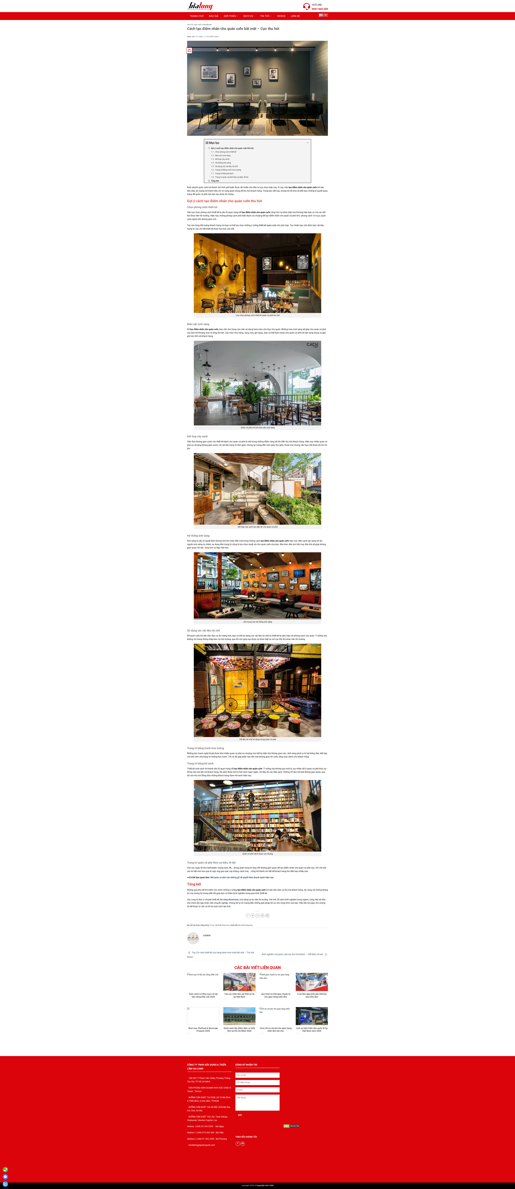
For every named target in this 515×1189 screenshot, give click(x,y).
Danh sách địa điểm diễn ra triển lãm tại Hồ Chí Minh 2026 (239, 1029)
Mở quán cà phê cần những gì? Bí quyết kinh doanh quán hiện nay (242, 877)
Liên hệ (295, 16)
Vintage (316, 215)
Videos (281, 16)
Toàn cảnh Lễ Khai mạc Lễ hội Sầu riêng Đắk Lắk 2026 (203, 995)
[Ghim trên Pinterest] (262, 915)
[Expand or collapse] (308, 143)
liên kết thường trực (245, 925)
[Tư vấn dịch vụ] (4, 1184)
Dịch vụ (248, 16)
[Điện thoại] (4, 1169)
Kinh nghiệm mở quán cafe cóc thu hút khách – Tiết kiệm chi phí (293, 954)
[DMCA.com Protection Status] (292, 1126)
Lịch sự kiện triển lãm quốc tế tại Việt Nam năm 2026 (312, 1029)
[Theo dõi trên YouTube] (242, 1144)
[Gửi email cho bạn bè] (257, 915)
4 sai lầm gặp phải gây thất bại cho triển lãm (312, 995)
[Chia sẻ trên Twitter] (253, 915)
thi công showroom (229, 899)
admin (215, 37)
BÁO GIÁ (213, 16)
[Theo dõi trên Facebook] (238, 1144)
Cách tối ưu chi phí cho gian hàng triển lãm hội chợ (276, 1029)
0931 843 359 (320, 9)
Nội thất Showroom (203, 25)
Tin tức (265, 16)
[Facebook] (4, 1176)
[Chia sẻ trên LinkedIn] (267, 915)
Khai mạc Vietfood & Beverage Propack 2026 (203, 1029)
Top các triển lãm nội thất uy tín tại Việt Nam (239, 995)
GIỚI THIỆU (230, 16)
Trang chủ (197, 16)
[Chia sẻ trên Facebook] (248, 915)
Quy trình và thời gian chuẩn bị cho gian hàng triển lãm (275, 995)
